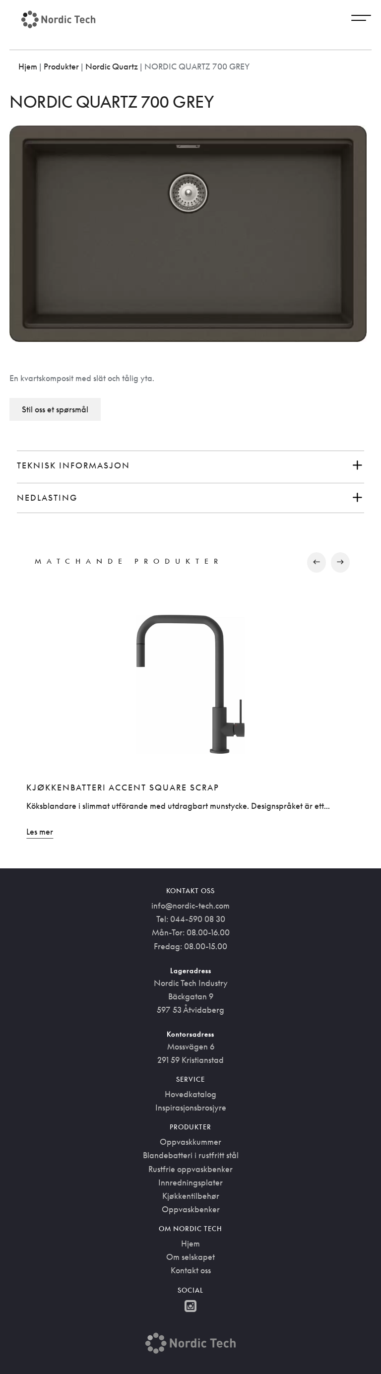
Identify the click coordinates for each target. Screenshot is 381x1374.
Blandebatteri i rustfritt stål (191, 1155)
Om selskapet (190, 1257)
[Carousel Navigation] (190, 562)
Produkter (61, 66)
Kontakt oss (191, 1270)
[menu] (361, 19)
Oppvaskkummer (190, 1142)
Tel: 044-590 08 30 (190, 919)
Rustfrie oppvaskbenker (190, 1169)
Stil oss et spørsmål (55, 409)
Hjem (27, 66)
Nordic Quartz (111, 66)
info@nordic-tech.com (190, 906)
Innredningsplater (190, 1182)
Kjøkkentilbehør (190, 1196)
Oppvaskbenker (191, 1209)
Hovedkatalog (190, 1094)
